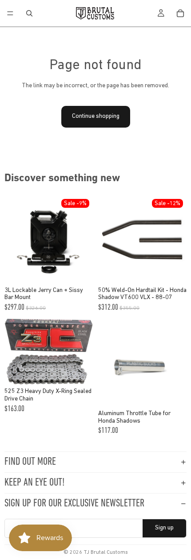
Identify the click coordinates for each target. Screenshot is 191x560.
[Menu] (10, 13)
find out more (30, 462)
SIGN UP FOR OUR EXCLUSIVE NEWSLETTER (74, 503)
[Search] (29, 13)
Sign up (164, 528)
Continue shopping (95, 116)
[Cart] (180, 13)
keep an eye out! (34, 483)
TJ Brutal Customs (106, 552)
